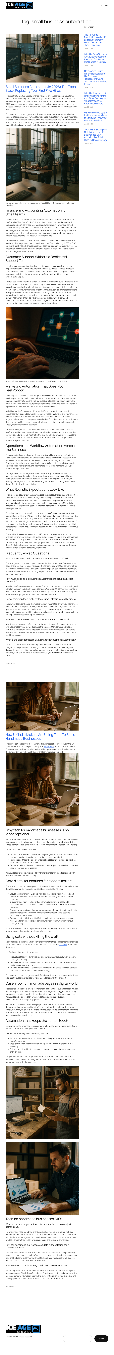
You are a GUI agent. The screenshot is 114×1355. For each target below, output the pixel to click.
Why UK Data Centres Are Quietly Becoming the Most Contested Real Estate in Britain (95, 58)
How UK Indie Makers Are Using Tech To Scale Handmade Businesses (40, 736)
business (63, 944)
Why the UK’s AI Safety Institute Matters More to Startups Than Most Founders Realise (96, 116)
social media (49, 746)
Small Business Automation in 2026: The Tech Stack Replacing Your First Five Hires (41, 88)
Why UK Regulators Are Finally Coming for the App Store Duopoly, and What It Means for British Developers (96, 98)
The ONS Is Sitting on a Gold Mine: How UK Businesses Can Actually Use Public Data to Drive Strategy (96, 134)
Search (101, 1338)
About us (104, 5)
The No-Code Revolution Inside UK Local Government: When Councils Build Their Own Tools (95, 39)
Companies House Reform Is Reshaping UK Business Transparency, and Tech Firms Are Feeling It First (95, 77)
